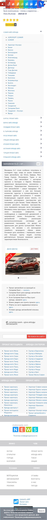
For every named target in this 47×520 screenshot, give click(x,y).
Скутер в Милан (34, 361)
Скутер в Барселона (36, 351)
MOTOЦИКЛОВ (12, 475)
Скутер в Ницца (34, 369)
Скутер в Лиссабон (36, 356)
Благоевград (12, 57)
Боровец (11, 60)
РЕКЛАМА (10, 485)
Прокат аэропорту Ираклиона (11, 403)
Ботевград (12, 62)
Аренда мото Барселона (13, 359)
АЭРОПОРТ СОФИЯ (15, 37)
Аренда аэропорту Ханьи (13, 400)
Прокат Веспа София (36, 374)
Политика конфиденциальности (25, 435)
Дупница (11, 67)
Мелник (11, 88)
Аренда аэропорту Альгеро (14, 395)
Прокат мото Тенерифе (13, 361)
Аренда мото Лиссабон (12, 364)
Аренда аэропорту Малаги (14, 389)
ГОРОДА (10, 458)
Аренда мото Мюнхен (12, 372)
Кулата (10, 83)
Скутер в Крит (34, 372)
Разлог (10, 100)
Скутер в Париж (34, 366)
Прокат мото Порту (11, 366)
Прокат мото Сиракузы (12, 356)
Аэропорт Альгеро (14, 45)
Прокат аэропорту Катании (14, 397)
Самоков (11, 103)
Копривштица (13, 80)
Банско (10, 50)
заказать (26, 290)
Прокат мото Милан (11, 351)
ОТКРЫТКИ (11, 454)
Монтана (11, 90)
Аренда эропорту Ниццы (13, 407)
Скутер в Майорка (35, 353)
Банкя (10, 47)
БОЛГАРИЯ (11, 461)
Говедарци (12, 72)
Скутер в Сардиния (36, 359)
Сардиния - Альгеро (15, 111)
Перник (10, 93)
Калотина (11, 78)
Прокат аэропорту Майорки (14, 387)
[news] (25, 427)
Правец (10, 98)
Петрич (10, 95)
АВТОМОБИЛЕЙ (13, 479)
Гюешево (11, 75)
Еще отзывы (10, 25)
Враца (10, 113)
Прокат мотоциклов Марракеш (11, 411)
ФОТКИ (9, 451)
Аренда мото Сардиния (13, 353)
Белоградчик (12, 52)
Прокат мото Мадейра (12, 369)
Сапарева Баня (14, 108)
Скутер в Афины (35, 364)
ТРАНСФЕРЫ (12, 482)
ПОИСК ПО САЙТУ (37, 336)
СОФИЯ (11, 40)
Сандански (12, 105)
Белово (10, 55)
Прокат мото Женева (12, 374)
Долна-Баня (12, 65)
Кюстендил (12, 85)
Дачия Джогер (12, 249)
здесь (25, 300)
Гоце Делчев (12, 70)
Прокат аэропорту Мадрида (14, 392)
